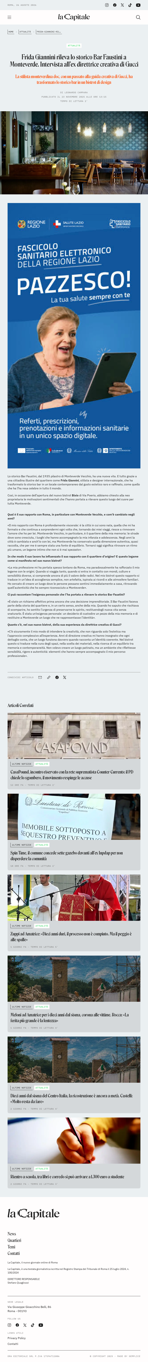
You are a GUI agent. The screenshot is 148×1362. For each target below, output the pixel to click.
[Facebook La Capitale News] (115, 5)
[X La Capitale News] (122, 5)
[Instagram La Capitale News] (107, 5)
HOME (11, 31)
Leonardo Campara (76, 92)
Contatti (14, 1253)
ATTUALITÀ (25, 31)
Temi (11, 1246)
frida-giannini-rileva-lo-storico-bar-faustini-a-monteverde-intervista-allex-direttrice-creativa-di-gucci (49, 31)
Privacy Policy (17, 1338)
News (12, 1234)
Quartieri (14, 1240)
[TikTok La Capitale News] (130, 5)
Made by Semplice (128, 1356)
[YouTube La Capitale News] (138, 5)
